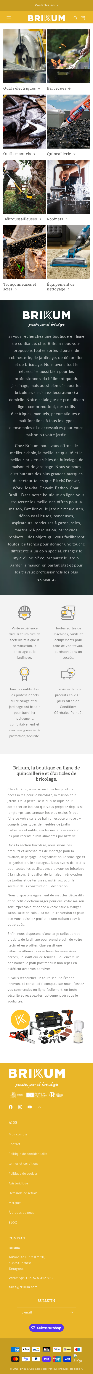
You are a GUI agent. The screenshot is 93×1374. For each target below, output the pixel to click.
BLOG (13, 1222)
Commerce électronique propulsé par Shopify (56, 1368)
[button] (8, 18)
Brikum (24, 1368)
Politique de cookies (23, 1173)
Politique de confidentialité (28, 1154)
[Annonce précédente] (8, 5)
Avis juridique (18, 1183)
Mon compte (18, 1134)
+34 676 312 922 (39, 1278)
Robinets (55, 219)
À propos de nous (21, 1212)
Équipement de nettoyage (61, 287)
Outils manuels (17, 154)
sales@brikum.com (23, 1287)
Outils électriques (19, 88)
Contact (14, 1144)
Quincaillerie (59, 154)
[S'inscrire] (71, 1312)
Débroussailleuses (20, 219)
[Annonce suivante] (85, 5)
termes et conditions (23, 1163)
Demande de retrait (23, 1193)
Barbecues (56, 88)
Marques (15, 1203)
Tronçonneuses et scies (19, 287)
